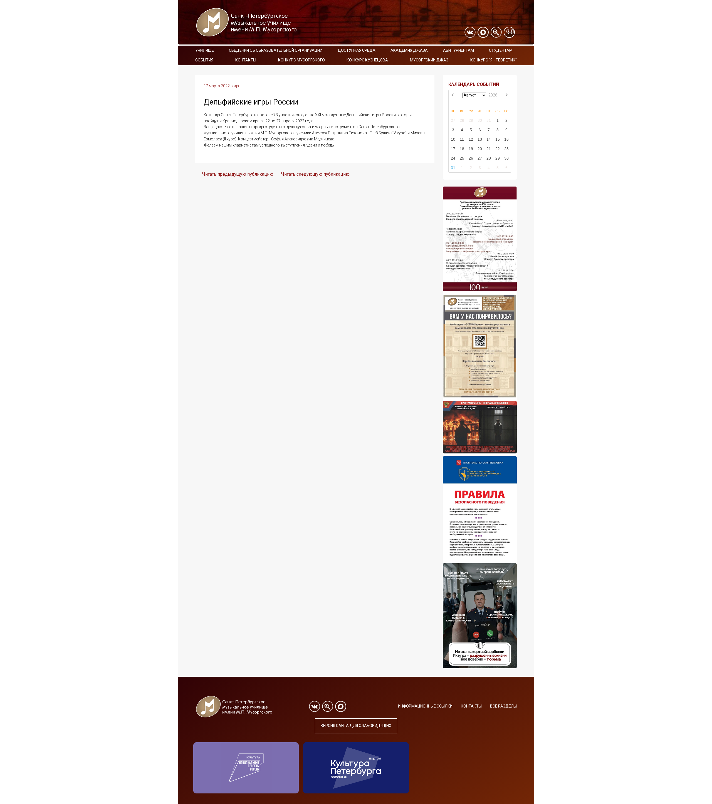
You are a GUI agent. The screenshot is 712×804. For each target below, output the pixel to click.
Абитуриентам (458, 50)
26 (471, 158)
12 (471, 139)
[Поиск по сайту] (496, 32)
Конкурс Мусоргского (301, 60)
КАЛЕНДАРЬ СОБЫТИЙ (473, 84)
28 (462, 120)
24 (453, 158)
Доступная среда (356, 50)
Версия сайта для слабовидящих (356, 725)
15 (497, 139)
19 (471, 149)
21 (488, 149)
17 (453, 149)
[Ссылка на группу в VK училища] (470, 32)
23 (506, 149)
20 (480, 149)
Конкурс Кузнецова (367, 60)
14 (488, 139)
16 (506, 139)
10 (453, 139)
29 (471, 120)
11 (462, 139)
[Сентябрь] (506, 95)
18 (462, 149)
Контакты (245, 60)
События (204, 60)
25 (462, 158)
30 (480, 120)
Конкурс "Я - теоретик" (493, 60)
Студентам (501, 50)
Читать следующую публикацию (315, 174)
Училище (204, 50)
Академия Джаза (409, 50)
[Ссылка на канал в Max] (483, 32)
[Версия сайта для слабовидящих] (509, 32)
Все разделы (503, 706)
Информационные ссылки (425, 706)
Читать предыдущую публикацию (237, 174)
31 (488, 120)
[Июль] (453, 95)
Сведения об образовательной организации (275, 50)
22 (497, 149)
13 (480, 139)
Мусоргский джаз (429, 60)
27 (453, 120)
